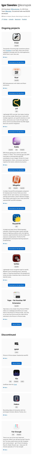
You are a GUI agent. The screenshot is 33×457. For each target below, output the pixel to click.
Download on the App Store (16, 62)
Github (5, 19)
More (5, 57)
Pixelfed (24, 19)
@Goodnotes (15, 9)
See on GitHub (16, 324)
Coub (15, 384)
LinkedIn (11, 19)
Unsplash (8, 50)
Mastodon (18, 19)
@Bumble (8, 11)
